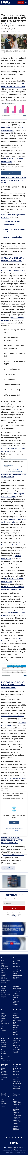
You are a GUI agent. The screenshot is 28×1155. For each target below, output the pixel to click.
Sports (3, 1010)
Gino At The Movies (16, 1001)
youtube (18, 1137)
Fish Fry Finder (16, 1045)
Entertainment (4, 968)
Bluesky (3, 1051)
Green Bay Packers (4, 1016)
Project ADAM (16, 1049)
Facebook (3, 1044)
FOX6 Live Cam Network (16, 967)
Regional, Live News (4, 1065)
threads (15, 1137)
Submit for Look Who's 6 (17, 989)
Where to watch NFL (17, 1098)
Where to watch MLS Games (17, 1128)
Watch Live (20, 2)
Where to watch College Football (17, 1102)
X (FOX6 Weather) (5, 1060)
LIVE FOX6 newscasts (15, 1014)
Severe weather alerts (17, 960)
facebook (6, 1137)
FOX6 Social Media (5, 1039)
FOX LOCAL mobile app (4, 978)
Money (3, 986)
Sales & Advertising (5, 1095)
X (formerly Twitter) (4, 1054)
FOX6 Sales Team (5, 1098)
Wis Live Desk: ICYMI (16, 1017)
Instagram (3, 1046)
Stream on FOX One (16, 1095)
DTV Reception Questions (16, 1089)
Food (14, 999)
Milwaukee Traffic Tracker (17, 1005)
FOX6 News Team (16, 1075)
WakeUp (16, 986)
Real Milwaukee (17, 993)
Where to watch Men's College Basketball (17, 1117)
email (21, 1137)
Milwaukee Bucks (5, 1027)
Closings (15, 973)
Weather (16, 958)
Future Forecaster (17, 975)
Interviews (15, 997)
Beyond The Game (4, 1021)
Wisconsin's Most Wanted (5, 962)
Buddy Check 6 (16, 1047)
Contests (15, 1066)
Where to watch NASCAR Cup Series (17, 1109)
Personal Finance (22, 25)
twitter (9, 1137)
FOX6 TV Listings (17, 1020)
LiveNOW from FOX (16, 1023)
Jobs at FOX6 (16, 1078)
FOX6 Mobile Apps (16, 1072)
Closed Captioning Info (16, 1086)
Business (3, 996)
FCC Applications (17, 1083)
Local (2, 960)
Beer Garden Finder (16, 1043)
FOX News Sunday (15, 1031)
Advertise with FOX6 (4, 1100)
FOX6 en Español (5, 980)
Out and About (16, 995)
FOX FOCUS (4, 1103)
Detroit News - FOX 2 (5, 1075)
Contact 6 (3, 988)
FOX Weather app (17, 970)
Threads (3, 1050)
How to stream (16, 1012)
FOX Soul (15, 1029)
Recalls (3, 992)
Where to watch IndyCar (17, 1113)
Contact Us (17, 1064)
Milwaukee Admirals (4, 1029)
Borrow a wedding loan (13, 237)
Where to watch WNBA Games (17, 1125)
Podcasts (3, 970)
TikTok (3, 1048)
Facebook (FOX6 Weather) (5, 1057)
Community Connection (16, 1051)
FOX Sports (15, 1027)
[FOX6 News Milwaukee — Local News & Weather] (5, 2)
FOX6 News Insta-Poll (4, 974)
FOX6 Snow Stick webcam (17, 978)
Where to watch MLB (17, 1105)
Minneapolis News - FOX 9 (4, 1072)
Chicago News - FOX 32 (5, 1068)
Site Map (3, 982)
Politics (3, 972)
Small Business (5, 998)
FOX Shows (16, 1034)
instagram (12, 1137)
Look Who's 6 (16, 992)
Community (17, 1038)
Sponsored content (4, 1105)
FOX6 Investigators (4, 965)
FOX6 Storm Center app (16, 964)
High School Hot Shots (5, 1024)
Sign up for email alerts (17, 1068)
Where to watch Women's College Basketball (17, 1122)
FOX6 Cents (4, 990)
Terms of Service (15, 917)
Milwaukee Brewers (4, 1012)
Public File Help (16, 1081)
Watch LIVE (17, 1010)
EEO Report (16, 1079)
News (3, 958)
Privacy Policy (15, 915)
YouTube (3, 1042)
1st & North (4, 1018)
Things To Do (16, 1040)
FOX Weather (16, 971)
